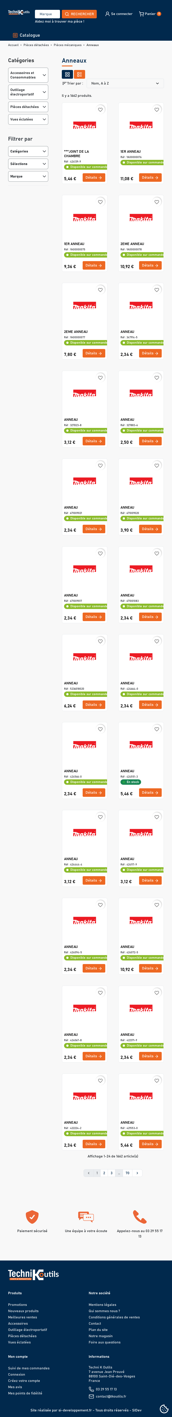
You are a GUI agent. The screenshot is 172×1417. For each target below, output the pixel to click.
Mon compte (18, 1356)
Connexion (16, 1374)
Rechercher (82, 14)
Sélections (18, 164)
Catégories (19, 151)
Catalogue (30, 35)
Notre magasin (101, 1336)
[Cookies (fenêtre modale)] (164, 1409)
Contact (95, 1323)
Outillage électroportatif (22, 92)
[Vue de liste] (79, 74)
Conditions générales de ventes (114, 1317)
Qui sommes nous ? (104, 1311)
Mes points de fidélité (25, 1393)
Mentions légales (102, 1305)
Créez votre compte (24, 1381)
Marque (16, 176)
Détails (92, 177)
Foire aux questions (104, 1342)
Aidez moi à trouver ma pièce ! (59, 21)
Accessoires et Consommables (23, 75)
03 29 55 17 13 (106, 1389)
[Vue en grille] (67, 74)
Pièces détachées (24, 107)
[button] (118, 14)
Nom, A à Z (125, 83)
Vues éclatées (21, 119)
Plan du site (98, 1330)
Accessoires (18, 1323)
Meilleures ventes (22, 1317)
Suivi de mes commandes (28, 1368)
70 (127, 1173)
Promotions (17, 1305)
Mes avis (15, 1387)
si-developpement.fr (75, 1410)
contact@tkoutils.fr (111, 1396)
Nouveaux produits (23, 1311)
